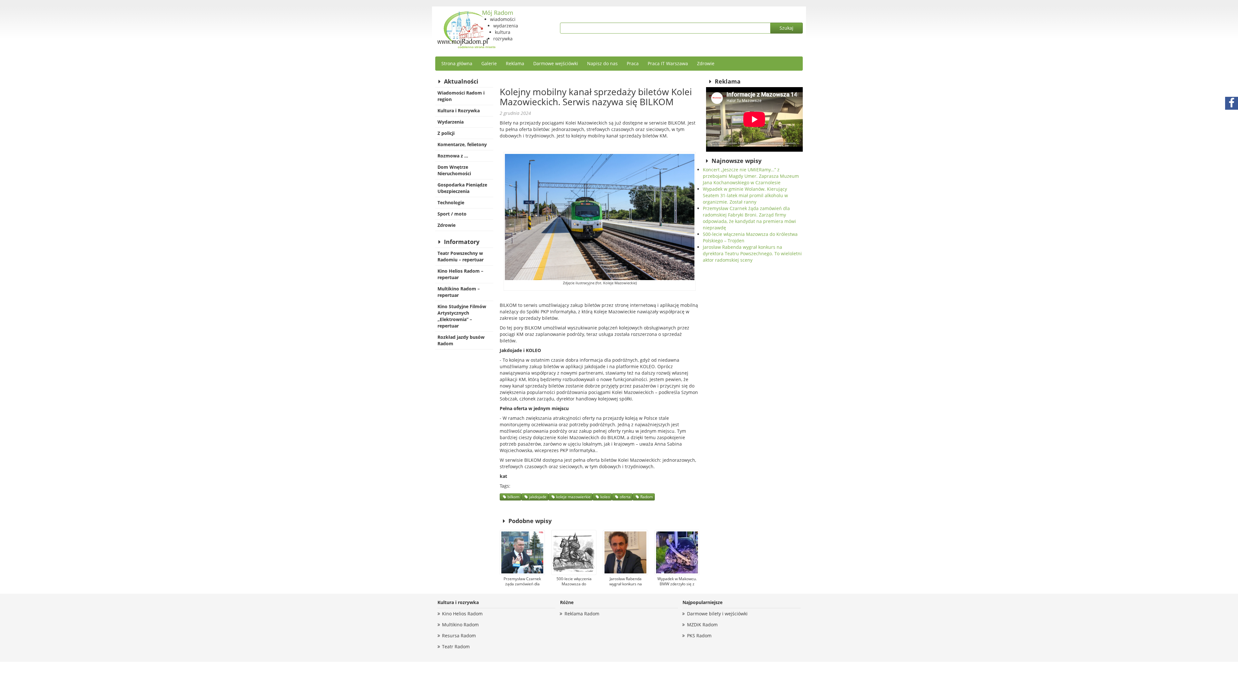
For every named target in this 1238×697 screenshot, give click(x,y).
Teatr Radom (456, 646)
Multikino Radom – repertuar (458, 292)
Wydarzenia (450, 122)
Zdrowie (705, 63)
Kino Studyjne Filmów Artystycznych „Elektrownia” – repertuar (461, 316)
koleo (605, 497)
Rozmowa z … (452, 156)
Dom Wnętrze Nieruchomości (454, 170)
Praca (633, 63)
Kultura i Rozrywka (458, 110)
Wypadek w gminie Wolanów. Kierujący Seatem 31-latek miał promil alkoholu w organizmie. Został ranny (745, 195)
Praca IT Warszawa (668, 63)
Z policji (446, 133)
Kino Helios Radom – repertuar (460, 274)
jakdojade (537, 497)
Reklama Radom (582, 614)
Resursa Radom (459, 635)
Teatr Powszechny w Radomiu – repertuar (460, 256)
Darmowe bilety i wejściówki (717, 614)
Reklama (515, 63)
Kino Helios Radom (462, 614)
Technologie (450, 202)
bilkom (513, 497)
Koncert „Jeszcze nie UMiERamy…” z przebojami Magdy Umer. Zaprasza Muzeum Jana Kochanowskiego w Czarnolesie (751, 176)
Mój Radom (497, 12)
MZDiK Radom (702, 624)
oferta (625, 497)
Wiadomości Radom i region (461, 96)
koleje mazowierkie (573, 497)
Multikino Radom (460, 624)
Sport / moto (452, 214)
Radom (646, 497)
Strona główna (456, 63)
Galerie (489, 63)
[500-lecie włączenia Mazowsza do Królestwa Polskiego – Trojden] (574, 552)
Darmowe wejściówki (555, 63)
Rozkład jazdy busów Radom (461, 340)
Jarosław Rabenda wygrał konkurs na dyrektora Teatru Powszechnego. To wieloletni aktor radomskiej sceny (752, 253)
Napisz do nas (602, 63)
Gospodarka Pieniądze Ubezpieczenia (462, 188)
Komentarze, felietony (462, 144)
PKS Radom (699, 635)
